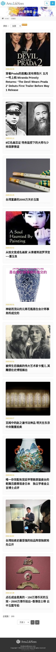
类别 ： (6, 26)
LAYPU (32, 649)
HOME (7, 18)
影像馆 (13, 18)
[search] (46, 3)
